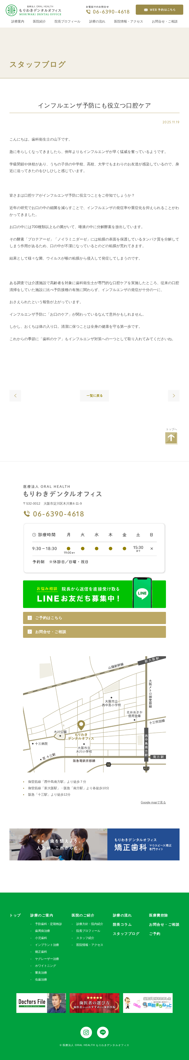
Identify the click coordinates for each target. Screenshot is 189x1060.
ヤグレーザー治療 (47, 959)
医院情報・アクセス (128, 21)
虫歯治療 (41, 979)
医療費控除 (158, 915)
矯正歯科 (41, 951)
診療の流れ (97, 21)
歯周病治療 (42, 931)
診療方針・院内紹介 (89, 924)
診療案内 (17, 21)
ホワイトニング (45, 965)
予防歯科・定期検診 (48, 924)
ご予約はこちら (48, 618)
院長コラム (122, 924)
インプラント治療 (47, 945)
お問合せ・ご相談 (165, 21)
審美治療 (41, 972)
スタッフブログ (126, 934)
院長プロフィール (67, 21)
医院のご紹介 (83, 915)
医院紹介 (39, 21)
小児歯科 (41, 938)
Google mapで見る (153, 802)
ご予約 (155, 934)
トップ (15, 915)
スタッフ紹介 (85, 938)
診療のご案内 (41, 915)
